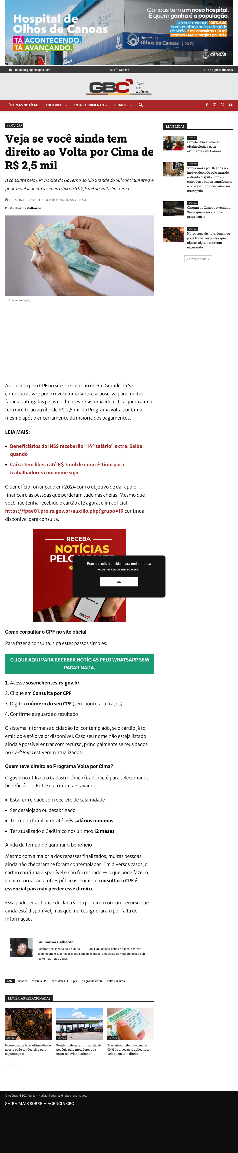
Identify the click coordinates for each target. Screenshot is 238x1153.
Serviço (14, 125)
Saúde (191, 137)
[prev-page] (8, 1065)
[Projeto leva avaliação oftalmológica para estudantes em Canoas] (173, 143)
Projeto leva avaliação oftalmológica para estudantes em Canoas (204, 146)
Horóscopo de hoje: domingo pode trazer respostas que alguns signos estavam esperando (208, 240)
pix (75, 981)
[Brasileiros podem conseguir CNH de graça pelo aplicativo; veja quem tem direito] (130, 1024)
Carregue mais (196, 259)
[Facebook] (206, 105)
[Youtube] (230, 105)
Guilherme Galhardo (25, 208)
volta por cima (116, 981)
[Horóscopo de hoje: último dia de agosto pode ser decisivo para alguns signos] (28, 1024)
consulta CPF (39, 981)
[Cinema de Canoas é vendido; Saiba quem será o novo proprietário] (173, 208)
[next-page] (15, 1065)
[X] (222, 105)
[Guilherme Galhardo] (21, 950)
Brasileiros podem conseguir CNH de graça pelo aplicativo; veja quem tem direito (128, 1049)
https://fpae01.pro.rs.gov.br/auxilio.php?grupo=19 (64, 511)
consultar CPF (60, 981)
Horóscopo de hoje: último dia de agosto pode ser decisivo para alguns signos (28, 1049)
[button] (140, 105)
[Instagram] (214, 105)
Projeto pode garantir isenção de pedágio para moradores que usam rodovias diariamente (79, 1049)
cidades (22, 981)
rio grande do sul (92, 981)
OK (119, 581)
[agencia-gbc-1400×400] (119, 64)
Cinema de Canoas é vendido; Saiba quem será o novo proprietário (209, 212)
